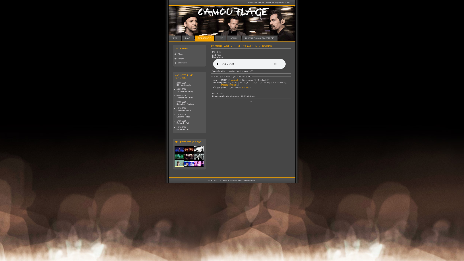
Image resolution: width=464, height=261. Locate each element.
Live (221, 38)
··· (251, 101)
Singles (181, 58)
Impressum (271, 2)
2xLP (233, 83)
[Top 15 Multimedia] (189, 156)
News (174, 38)
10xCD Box (278, 83)
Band (187, 38)
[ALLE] (224, 80)
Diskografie (204, 38)
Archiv (234, 38)
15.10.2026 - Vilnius (184, 109)
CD (257, 83)
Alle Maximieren (247, 96)
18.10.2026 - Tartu (183, 128)
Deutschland (247, 80)
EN (263, 2)
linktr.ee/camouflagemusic (259, 38)
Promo (245, 87)
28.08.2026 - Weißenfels (184, 84)
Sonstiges (182, 63)
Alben (180, 54)
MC (241, 83)
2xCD (266, 83)
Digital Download (228, 85)
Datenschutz (285, 2)
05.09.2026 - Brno (185, 96)
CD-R (249, 83)
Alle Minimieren (232, 96)
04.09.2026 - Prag (185, 90)
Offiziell (234, 87)
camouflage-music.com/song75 (239, 71)
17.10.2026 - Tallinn (184, 122)
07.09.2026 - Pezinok (185, 103)
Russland (262, 80)
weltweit (234, 80)
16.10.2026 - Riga (183, 115)
